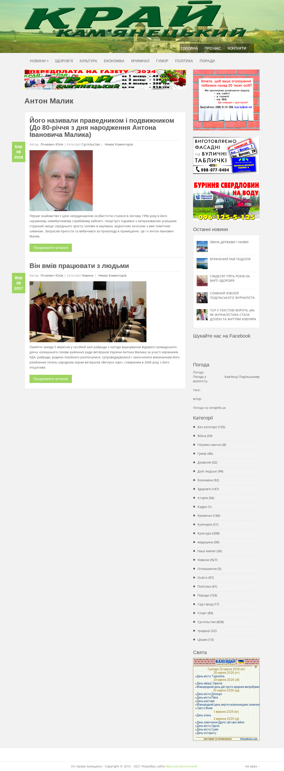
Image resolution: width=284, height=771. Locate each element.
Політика (184, 61)
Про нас (213, 48)
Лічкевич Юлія (51, 144)
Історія (202, 498)
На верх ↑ (252, 766)
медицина (205, 542)
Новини (39, 61)
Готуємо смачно (209, 445)
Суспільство (91, 144)
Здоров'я (204, 489)
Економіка (114, 61)
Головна (189, 48)
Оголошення (207, 569)
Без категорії (207, 427)
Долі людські (207, 471)
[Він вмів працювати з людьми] (88, 312)
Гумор (162, 61)
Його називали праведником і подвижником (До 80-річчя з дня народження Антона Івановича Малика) (102, 127)
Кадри (202, 507)
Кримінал (140, 61)
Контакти (237, 48)
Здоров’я (64, 61)
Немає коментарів (118, 144)
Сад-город (205, 604)
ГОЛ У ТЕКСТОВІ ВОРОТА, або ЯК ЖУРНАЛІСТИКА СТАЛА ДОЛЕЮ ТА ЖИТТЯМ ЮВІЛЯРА (233, 314)
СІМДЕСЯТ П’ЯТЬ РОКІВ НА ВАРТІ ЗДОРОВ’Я (230, 278)
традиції (203, 631)
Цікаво (202, 639)
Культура (88, 61)
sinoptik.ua (217, 408)
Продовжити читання (50, 248)
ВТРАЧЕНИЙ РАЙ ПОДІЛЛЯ (230, 259)
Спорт (202, 613)
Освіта (202, 577)
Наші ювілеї (206, 551)
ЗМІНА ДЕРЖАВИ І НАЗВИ (229, 242)
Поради (207, 61)
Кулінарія (204, 524)
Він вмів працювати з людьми (79, 265)
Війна (201, 436)
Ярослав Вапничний (181, 766)
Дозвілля (204, 462)
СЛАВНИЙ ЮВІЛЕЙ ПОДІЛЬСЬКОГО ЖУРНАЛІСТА (232, 295)
